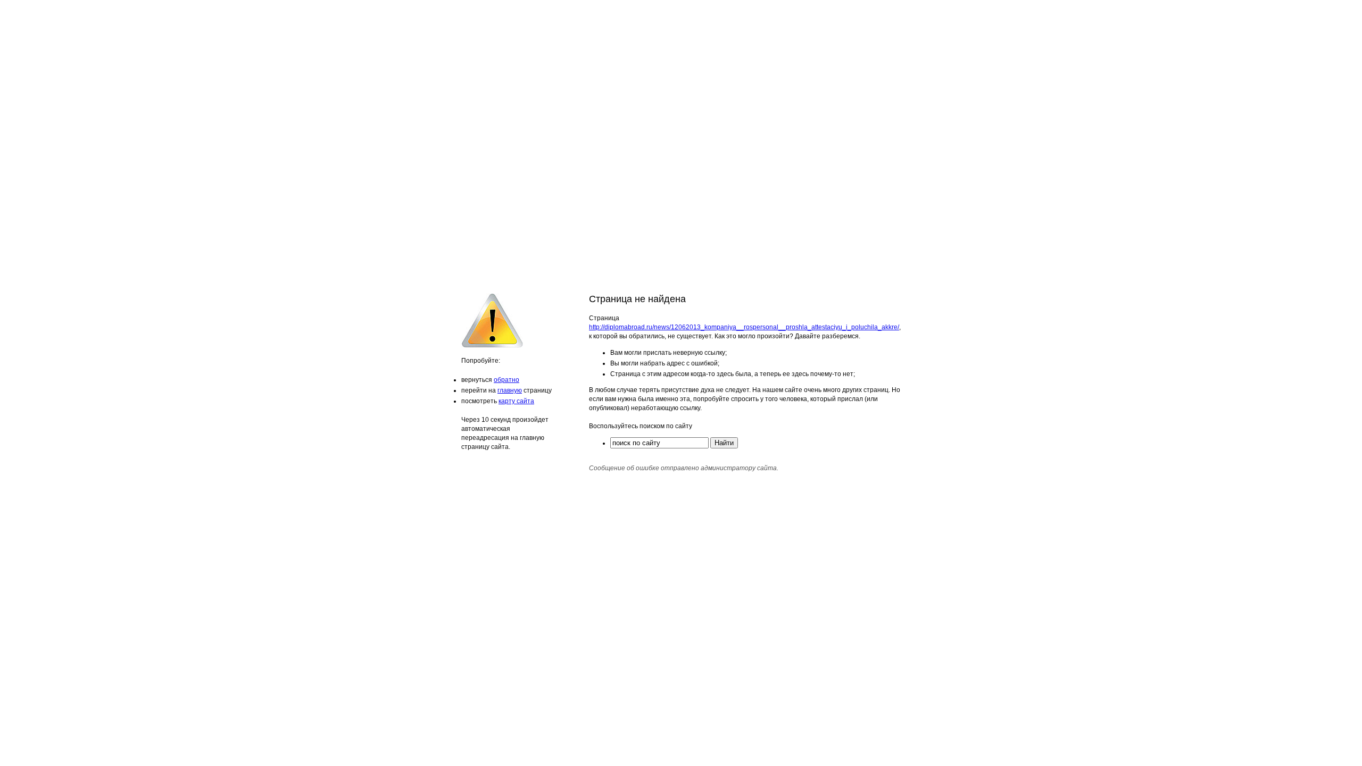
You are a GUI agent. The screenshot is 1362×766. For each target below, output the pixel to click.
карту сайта (516, 401)
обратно (506, 380)
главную (509, 390)
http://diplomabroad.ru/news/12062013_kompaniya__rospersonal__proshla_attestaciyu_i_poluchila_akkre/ (744, 327)
